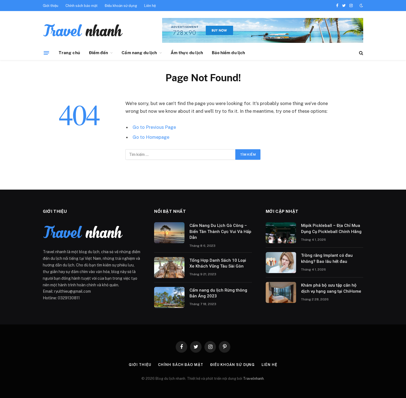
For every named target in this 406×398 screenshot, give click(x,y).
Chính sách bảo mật (81, 6)
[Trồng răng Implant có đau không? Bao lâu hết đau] (281, 262)
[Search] (360, 53)
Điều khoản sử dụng (121, 6)
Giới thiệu (50, 6)
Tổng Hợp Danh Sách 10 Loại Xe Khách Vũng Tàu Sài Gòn (217, 263)
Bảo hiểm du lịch (228, 52)
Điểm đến (98, 52)
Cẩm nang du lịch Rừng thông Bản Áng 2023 (218, 293)
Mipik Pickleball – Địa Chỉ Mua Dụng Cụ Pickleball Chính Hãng (331, 228)
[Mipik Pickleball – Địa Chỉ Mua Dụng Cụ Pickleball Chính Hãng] (281, 232)
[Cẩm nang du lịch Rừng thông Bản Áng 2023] (169, 297)
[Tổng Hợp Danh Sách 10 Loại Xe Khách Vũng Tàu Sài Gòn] (169, 267)
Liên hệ (150, 6)
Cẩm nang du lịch (139, 52)
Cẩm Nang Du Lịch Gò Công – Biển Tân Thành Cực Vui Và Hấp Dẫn (220, 231)
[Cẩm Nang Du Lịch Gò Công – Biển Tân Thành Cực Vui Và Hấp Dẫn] (169, 232)
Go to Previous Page (154, 127)
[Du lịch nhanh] (83, 31)
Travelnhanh (253, 378)
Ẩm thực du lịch (187, 52)
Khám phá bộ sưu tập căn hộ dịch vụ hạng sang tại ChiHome (331, 288)
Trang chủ (69, 52)
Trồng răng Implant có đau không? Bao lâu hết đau (327, 258)
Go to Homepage (151, 137)
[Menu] (46, 52)
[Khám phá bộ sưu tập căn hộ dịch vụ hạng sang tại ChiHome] (281, 292)
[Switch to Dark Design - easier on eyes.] (360, 5)
